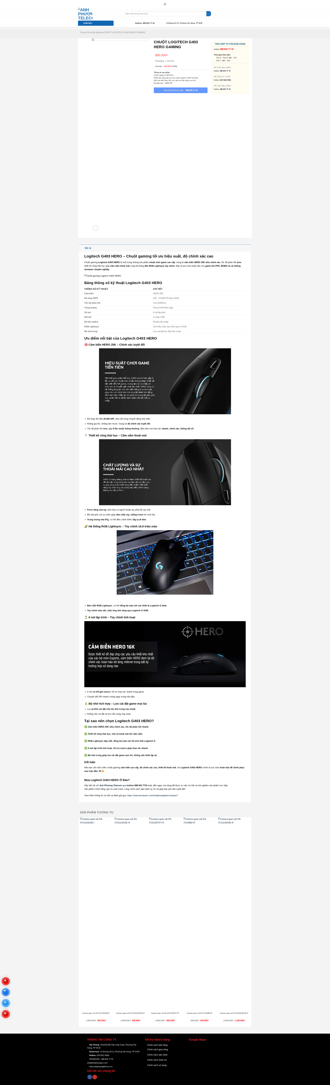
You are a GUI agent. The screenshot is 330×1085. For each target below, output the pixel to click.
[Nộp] (208, 13)
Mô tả (88, 248)
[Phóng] (95, 228)
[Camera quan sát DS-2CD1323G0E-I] (96, 914)
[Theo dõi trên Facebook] (89, 1077)
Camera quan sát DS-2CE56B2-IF (199, 1013)
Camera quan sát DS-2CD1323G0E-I (96, 1013)
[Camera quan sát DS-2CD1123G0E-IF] (130, 914)
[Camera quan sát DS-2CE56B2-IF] (200, 914)
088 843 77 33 (227, 49)
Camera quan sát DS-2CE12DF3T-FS (165, 1013)
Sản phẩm (97, 32)
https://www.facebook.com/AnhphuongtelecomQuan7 (152, 795)
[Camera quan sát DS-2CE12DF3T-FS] (165, 914)
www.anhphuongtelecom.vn (100, 1066)
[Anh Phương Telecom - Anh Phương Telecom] (91, 14)
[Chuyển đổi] (82, 248)
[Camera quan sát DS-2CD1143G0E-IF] (234, 914)
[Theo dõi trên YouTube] (94, 1077)
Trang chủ (84, 32)
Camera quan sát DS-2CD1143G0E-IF (234, 1013)
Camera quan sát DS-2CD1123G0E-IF (130, 1013)
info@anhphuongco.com (97, 1063)
